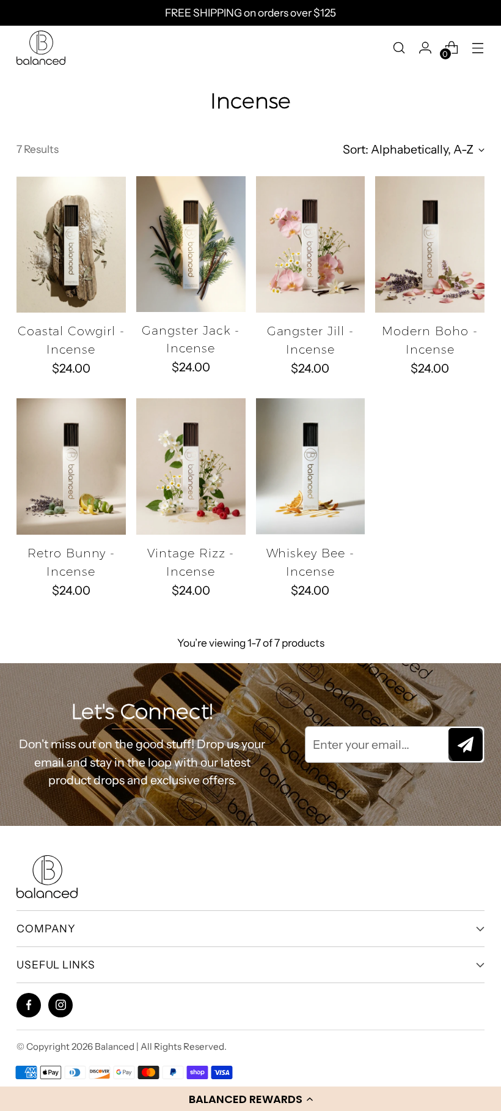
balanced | (118, 1046)
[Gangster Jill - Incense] (310, 244)
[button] (250, 1099)
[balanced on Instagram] (61, 1005)
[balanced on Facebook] (29, 1005)
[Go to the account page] (425, 47)
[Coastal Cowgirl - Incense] (71, 244)
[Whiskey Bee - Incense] (310, 466)
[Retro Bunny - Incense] (71, 466)
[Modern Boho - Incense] (430, 244)
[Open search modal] (399, 47)
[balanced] (40, 48)
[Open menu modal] (478, 47)
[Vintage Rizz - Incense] (191, 466)
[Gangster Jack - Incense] (191, 244)
